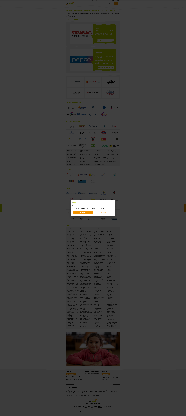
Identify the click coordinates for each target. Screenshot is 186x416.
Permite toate (82, 212)
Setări (103, 208)
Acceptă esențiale (103, 212)
